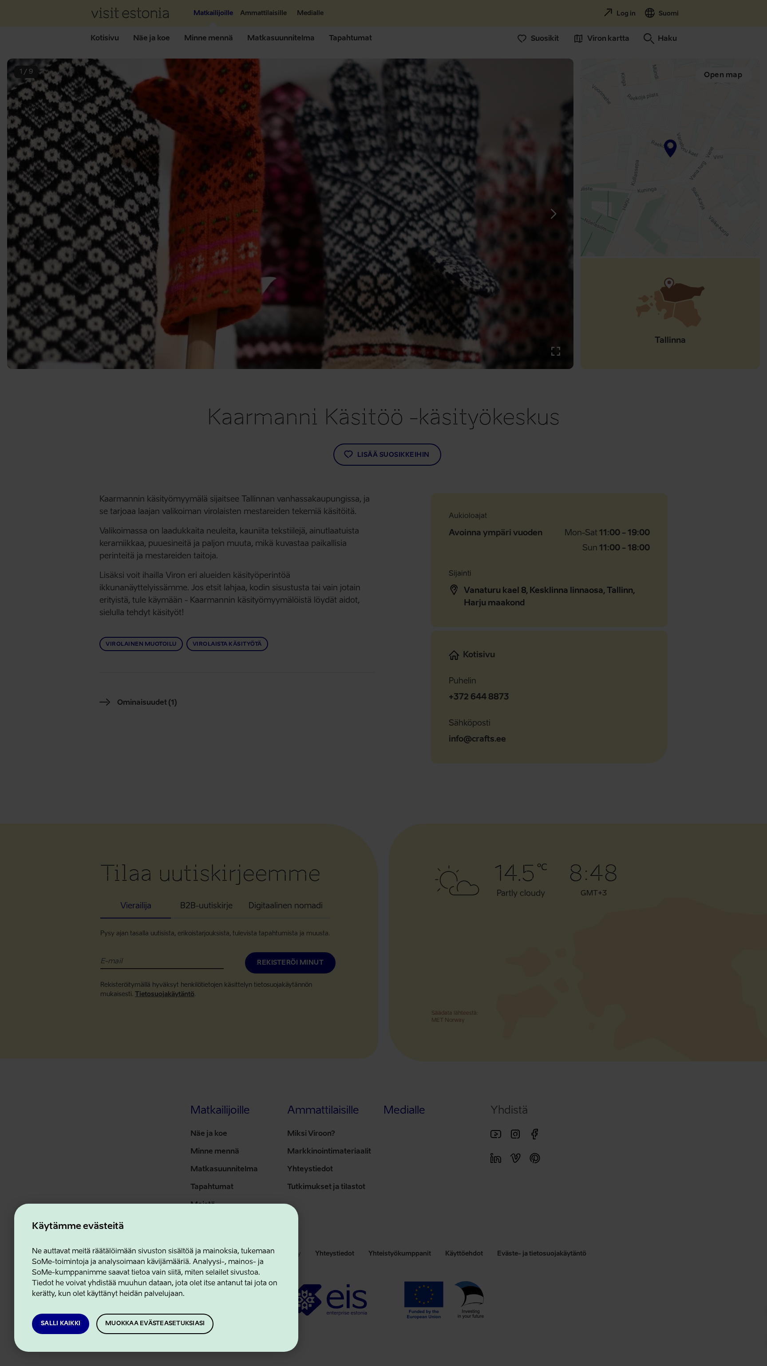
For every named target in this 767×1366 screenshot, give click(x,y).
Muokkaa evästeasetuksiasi (155, 1324)
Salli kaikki (60, 1324)
